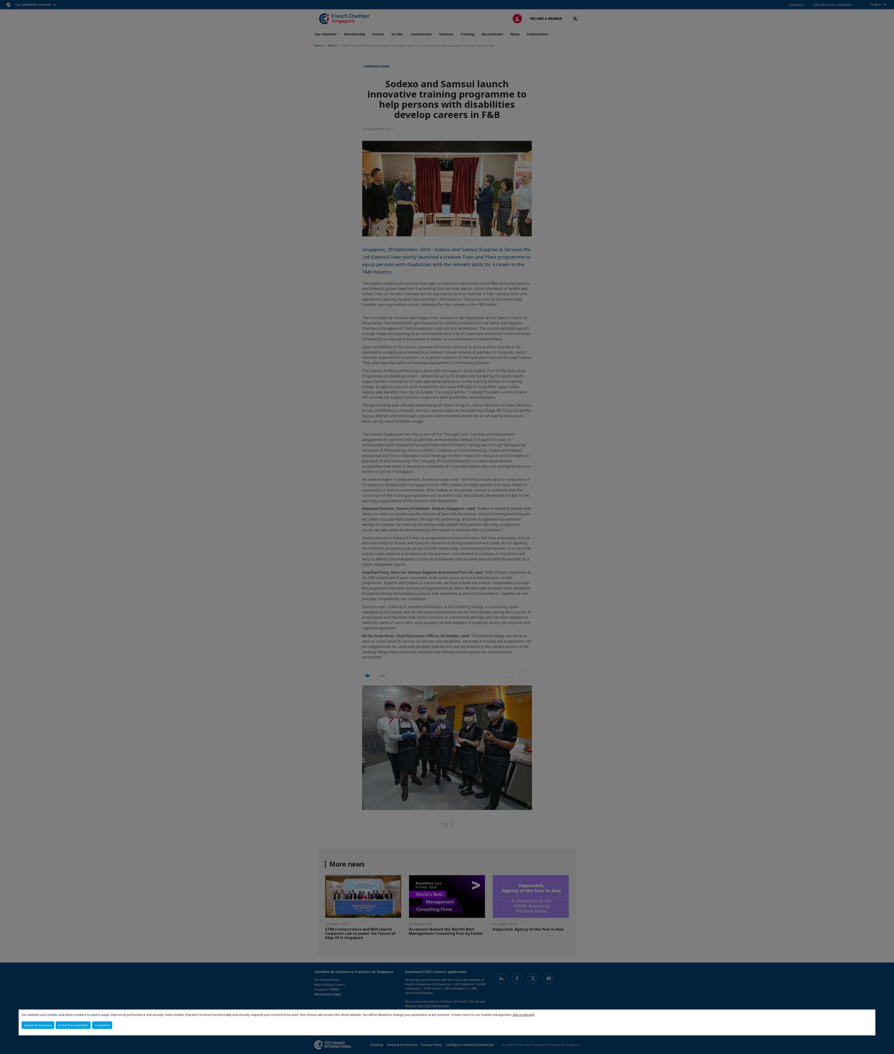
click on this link (523, 1015)
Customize (102, 1025)
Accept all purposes (38, 1025)
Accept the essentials (73, 1025)
